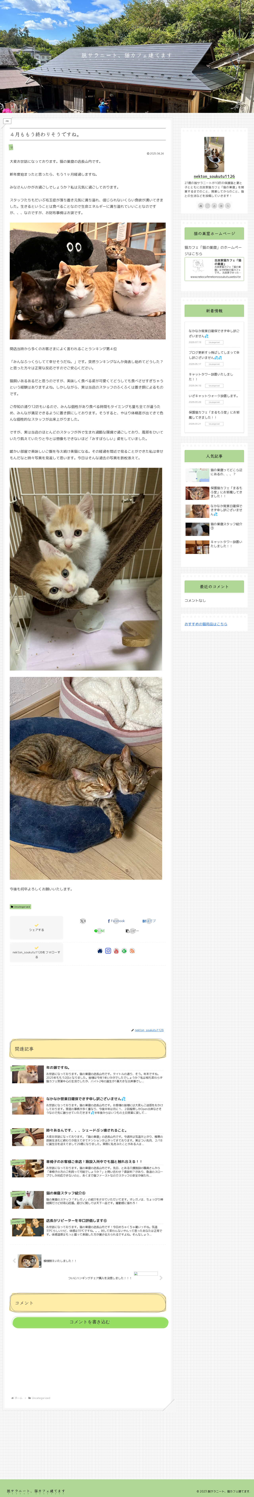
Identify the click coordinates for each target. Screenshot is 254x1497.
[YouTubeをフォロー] (116, 951)
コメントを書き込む (89, 1321)
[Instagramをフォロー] (108, 951)
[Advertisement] (88, 993)
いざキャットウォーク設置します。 (214, 396)
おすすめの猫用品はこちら (206, 624)
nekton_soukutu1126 (214, 176)
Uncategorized (22, 906)
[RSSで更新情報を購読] (132, 951)
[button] (132, 931)
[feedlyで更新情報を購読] (124, 951)
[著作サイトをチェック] (100, 951)
